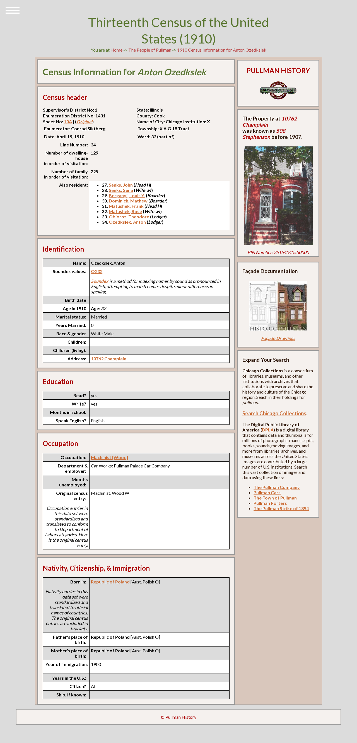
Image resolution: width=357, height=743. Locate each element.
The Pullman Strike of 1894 (281, 508)
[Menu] (13, 10)
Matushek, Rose (125, 211)
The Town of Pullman (275, 497)
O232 (96, 271)
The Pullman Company (277, 487)
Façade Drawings (278, 338)
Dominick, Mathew (128, 200)
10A (68, 121)
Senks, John (121, 184)
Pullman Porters (270, 503)
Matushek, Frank (126, 206)
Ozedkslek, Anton (127, 222)
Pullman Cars (267, 492)
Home (116, 49)
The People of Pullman (149, 49)
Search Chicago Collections (274, 413)
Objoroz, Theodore (129, 216)
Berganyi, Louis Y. (127, 195)
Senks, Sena (121, 190)
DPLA (268, 429)
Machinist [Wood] (109, 457)
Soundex (99, 281)
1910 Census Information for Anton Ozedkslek (221, 49)
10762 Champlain (108, 358)
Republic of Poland (110, 581)
